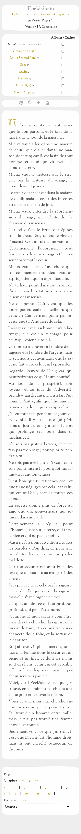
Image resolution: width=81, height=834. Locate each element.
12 (49, 794)
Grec (23, 65)
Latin (23, 72)
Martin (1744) (22, 92)
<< (22, 781)
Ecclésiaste (43, 14)
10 (26, 794)
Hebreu (23, 78)
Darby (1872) (22, 85)
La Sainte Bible (22, 14)
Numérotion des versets (24, 44)
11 (38, 794)
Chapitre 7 (61, 14)
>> (36, 781)
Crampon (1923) (23, 51)
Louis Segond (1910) (23, 58)
